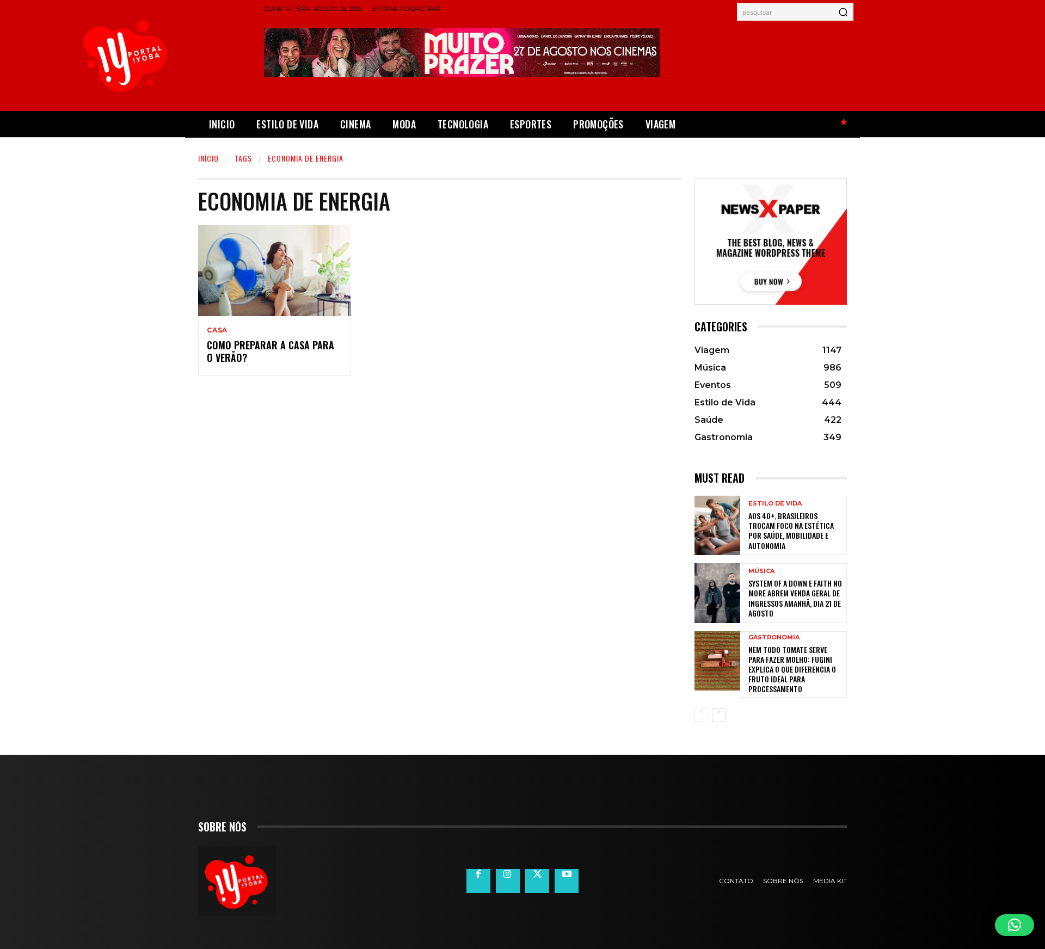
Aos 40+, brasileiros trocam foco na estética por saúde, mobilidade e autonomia (791, 530)
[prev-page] (701, 715)
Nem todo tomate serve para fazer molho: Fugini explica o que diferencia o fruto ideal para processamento (792, 669)
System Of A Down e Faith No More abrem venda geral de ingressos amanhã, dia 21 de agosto (795, 598)
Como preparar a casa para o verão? (270, 351)
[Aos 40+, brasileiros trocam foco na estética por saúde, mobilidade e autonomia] (717, 525)
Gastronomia (774, 637)
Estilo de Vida (775, 504)
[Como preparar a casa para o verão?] (274, 270)
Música (761, 571)
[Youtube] (567, 881)
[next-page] (719, 715)
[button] (1014, 925)
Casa (217, 330)
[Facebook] (478, 881)
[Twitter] (537, 881)
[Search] (843, 12)
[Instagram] (508, 881)
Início (208, 158)
